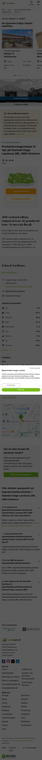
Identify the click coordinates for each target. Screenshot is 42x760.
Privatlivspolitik (35, 368)
